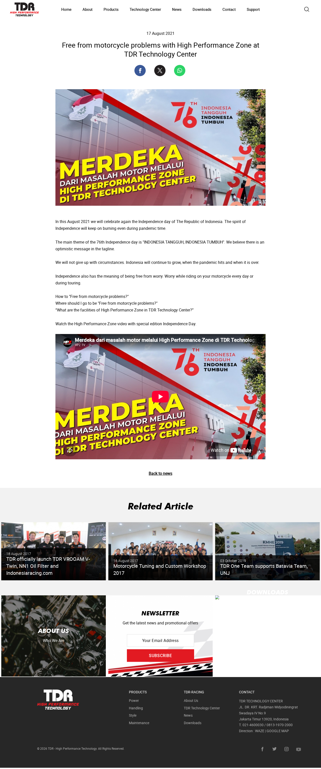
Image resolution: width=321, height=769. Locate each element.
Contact (229, 9)
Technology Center (145, 9)
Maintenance (139, 722)
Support (253, 9)
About (88, 9)
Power (134, 700)
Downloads (202, 9)
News (177, 9)
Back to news (160, 473)
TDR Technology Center (202, 708)
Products (111, 9)
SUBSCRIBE (160, 655)
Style (132, 715)
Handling (136, 708)
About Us (191, 700)
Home (66, 9)
